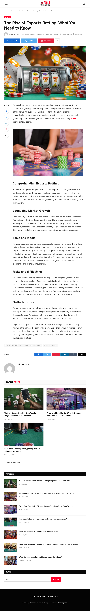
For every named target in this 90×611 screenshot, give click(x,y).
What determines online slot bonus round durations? (40, 557)
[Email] (6, 135)
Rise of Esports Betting (13, 345)
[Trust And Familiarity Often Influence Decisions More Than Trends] (66, 399)
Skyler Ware (15, 34)
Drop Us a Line (38, 597)
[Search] (83, 3)
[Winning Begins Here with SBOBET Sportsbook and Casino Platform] (10, 496)
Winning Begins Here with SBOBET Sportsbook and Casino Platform (46, 493)
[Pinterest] (6, 129)
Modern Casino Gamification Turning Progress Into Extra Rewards (20, 414)
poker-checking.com (60, 603)
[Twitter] (6, 117)
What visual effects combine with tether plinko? (38, 532)
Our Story (53, 597)
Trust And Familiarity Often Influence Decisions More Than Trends (64, 414)
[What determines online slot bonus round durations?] (10, 560)
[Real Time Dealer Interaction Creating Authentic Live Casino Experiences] (10, 547)
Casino (7, 17)
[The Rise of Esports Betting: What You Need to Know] (45, 73)
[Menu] (6, 3)
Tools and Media (50, 345)
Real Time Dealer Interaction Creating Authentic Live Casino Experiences (48, 544)
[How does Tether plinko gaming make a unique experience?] (23, 434)
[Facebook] (6, 111)
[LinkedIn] (6, 123)
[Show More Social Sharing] (57, 40)
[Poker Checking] (45, 4)
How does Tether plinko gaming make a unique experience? (22, 450)
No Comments (67, 34)
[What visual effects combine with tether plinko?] (10, 534)
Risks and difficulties (33, 345)
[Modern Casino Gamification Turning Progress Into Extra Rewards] (23, 399)
